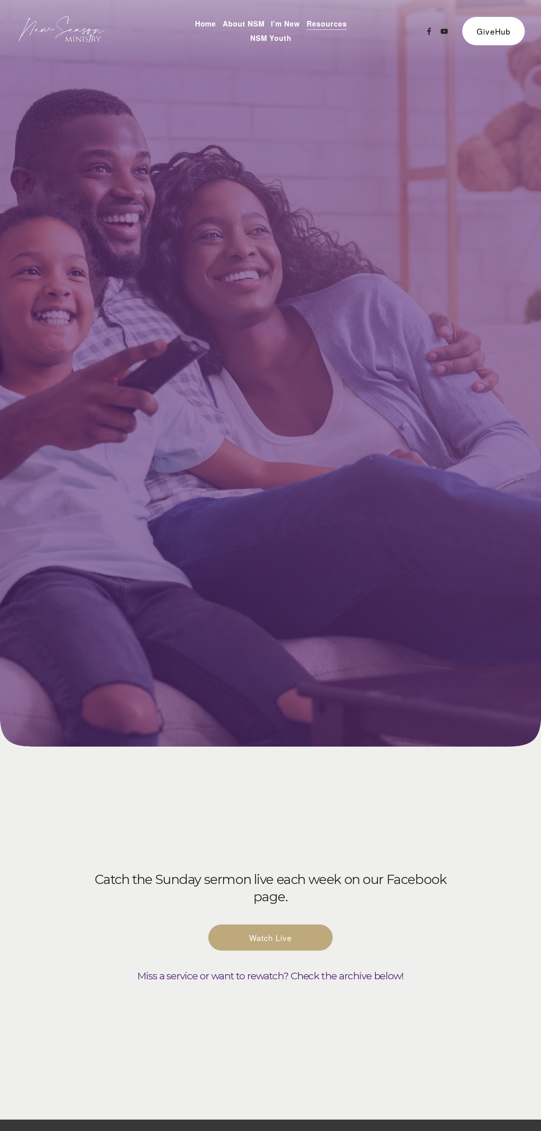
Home (205, 23)
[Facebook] (429, 31)
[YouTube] (444, 31)
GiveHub (493, 31)
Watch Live (270, 937)
